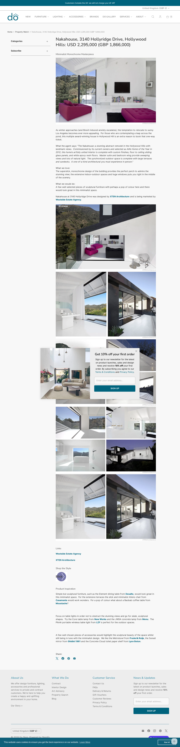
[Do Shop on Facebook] (149, 730)
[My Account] (160, 17)
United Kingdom (154, 8)
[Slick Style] (61, 580)
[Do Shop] (13, 17)
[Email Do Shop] (143, 730)
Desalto (129, 594)
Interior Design (59, 687)
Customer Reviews (102, 698)
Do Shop (24, 737)
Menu (145, 619)
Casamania (61, 600)
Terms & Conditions (102, 706)
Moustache (61, 603)
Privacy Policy (100, 702)
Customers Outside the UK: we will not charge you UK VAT (90, 3)
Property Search (60, 695)
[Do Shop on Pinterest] (160, 730)
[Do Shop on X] (166, 730)
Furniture (41, 16)
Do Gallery (109, 16)
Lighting (58, 16)
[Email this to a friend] (74, 658)
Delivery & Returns (102, 691)
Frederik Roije (137, 638)
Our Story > (17, 705)
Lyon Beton (134, 641)
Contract (56, 683)
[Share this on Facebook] (63, 658)
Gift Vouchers (99, 695)
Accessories (76, 16)
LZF (98, 622)
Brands (94, 16)
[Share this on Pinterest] (69, 658)
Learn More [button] (85, 742)
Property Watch (22, 32)
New (28, 16)
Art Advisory (58, 691)
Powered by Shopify (39, 737)
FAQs (95, 687)
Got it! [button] (167, 742)
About (139, 16)
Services (125, 16)
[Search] (153, 17)
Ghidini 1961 (74, 641)
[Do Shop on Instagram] (154, 730)
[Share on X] (58, 658)
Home (9, 32)
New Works (100, 619)
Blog (54, 698)
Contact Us (98, 683)
